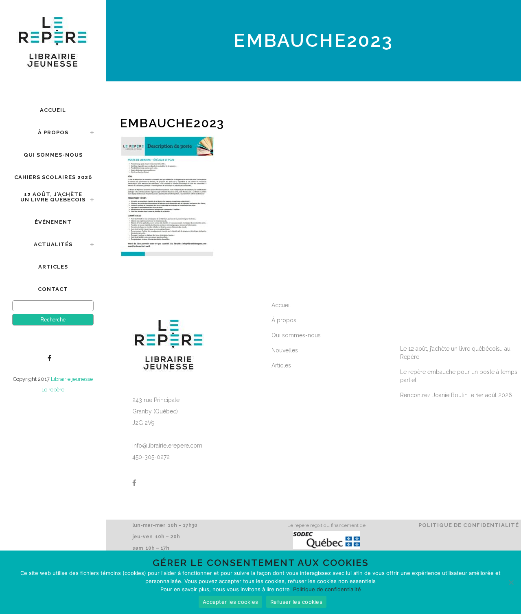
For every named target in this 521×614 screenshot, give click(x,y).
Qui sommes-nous (296, 335)
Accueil (281, 305)
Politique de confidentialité (468, 525)
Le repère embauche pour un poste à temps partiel (458, 376)
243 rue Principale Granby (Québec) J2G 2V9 (156, 411)
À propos (283, 320)
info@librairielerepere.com (167, 445)
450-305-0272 (151, 457)
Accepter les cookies (230, 602)
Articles (281, 365)
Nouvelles (284, 350)
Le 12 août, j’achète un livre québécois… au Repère (455, 352)
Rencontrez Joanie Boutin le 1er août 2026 (456, 395)
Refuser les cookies (296, 602)
